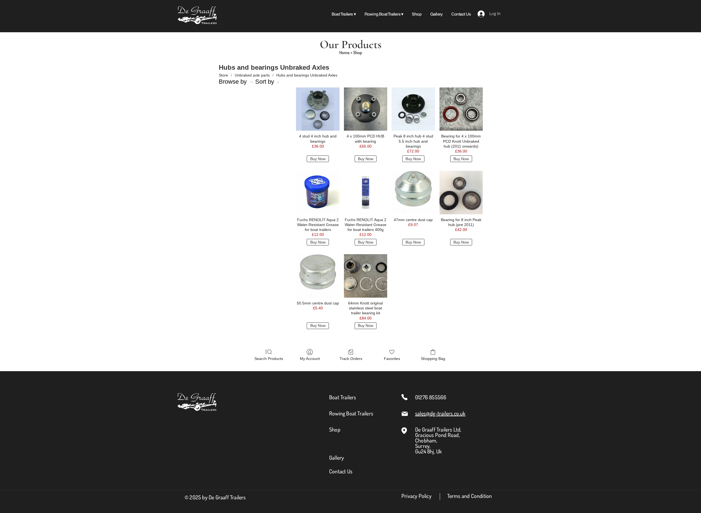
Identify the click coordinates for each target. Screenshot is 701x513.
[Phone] (404, 397)
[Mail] (404, 413)
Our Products (350, 44)
